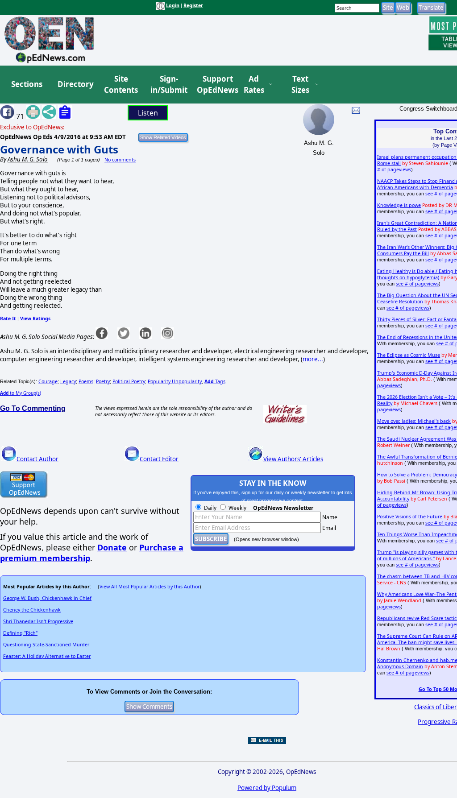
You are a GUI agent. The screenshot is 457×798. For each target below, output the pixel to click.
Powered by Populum (266, 788)
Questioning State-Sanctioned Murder (46, 644)
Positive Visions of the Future (409, 516)
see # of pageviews (417, 284)
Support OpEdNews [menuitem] (214, 84)
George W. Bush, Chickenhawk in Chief (47, 598)
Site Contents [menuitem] (121, 84)
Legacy (68, 381)
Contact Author (37, 459)
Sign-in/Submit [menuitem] (167, 84)
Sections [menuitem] (26, 84)
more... (313, 359)
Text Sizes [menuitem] (300, 84)
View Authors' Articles (293, 459)
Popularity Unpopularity (175, 381)
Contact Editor (159, 459)
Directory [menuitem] (75, 84)
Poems (86, 381)
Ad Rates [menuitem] (254, 84)
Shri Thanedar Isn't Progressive (38, 621)
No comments (120, 160)
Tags (214, 381)
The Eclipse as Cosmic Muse (408, 355)
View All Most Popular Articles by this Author (149, 586)
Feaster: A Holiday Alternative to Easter (47, 656)
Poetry (103, 381)
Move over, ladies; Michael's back (414, 421)
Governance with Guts (59, 149)
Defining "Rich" (20, 633)
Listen (148, 113)
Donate (112, 547)
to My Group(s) (20, 393)
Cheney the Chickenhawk (32, 610)
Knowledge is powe (399, 205)
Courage (48, 381)
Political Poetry (128, 381)
